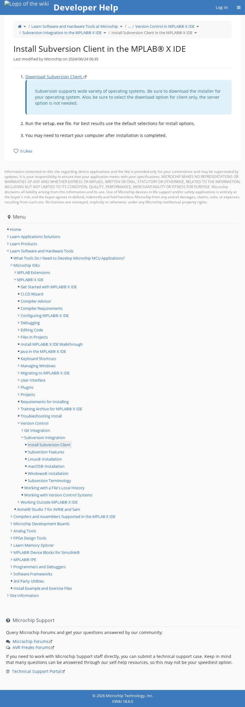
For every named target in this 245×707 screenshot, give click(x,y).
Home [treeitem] (15, 229)
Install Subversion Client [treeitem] (49, 444)
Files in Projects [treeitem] (34, 337)
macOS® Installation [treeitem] (46, 466)
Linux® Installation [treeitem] (45, 459)
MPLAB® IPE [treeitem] (24, 559)
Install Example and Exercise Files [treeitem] (42, 588)
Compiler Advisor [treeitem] (36, 301)
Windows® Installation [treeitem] (48, 473)
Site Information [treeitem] (24, 595)
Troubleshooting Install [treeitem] (41, 416)
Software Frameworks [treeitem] (32, 574)
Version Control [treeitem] (34, 423)
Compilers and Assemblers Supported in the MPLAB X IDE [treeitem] (64, 516)
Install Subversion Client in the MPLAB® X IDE (151, 32)
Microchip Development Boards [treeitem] (41, 523)
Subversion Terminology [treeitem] (49, 480)
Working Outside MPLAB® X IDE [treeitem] (49, 502)
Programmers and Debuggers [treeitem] (39, 566)
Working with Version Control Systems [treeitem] (58, 495)
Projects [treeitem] (28, 394)
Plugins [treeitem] (27, 387)
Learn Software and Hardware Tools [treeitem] (42, 251)
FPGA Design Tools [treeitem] (29, 538)
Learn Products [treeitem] (23, 243)
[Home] (20, 26)
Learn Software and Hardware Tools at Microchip (74, 26)
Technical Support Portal (36, 671)
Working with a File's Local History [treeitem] (54, 487)
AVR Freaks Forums (31, 647)
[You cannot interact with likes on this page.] (16, 150)
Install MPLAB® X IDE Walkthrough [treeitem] (52, 344)
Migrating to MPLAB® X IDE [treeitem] (45, 373)
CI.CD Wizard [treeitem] (32, 294)
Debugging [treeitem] (30, 322)
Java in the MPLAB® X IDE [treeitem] (43, 351)
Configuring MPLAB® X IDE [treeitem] (45, 315)
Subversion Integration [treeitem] (44, 437)
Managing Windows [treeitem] (38, 365)
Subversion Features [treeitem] (46, 452)
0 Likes (26, 151)
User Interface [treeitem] (33, 380)
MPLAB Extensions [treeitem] (33, 272)
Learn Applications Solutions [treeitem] (35, 236)
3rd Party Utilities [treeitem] (28, 581)
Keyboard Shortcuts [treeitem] (38, 358)
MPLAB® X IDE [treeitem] (30, 279)
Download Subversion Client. (54, 77)
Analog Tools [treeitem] (24, 531)
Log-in (222, 7)
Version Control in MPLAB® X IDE (165, 26)
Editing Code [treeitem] (32, 330)
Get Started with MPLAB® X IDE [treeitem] (49, 286)
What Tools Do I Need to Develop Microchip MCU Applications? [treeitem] (69, 258)
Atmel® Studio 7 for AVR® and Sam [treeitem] (48, 509)
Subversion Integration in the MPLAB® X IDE (62, 32)
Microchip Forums (31, 641)
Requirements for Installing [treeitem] (45, 401)
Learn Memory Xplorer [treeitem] (33, 545)
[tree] (122, 229)
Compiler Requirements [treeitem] (42, 308)
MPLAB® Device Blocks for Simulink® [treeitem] (46, 552)
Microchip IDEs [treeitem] (26, 265)
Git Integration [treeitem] (37, 430)
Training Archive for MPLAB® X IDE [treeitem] (51, 409)
